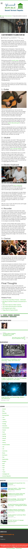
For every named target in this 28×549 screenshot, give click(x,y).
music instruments (4, 316)
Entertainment (8, 16)
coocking (4, 421)
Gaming (4, 436)
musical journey (13, 316)
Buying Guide (5, 415)
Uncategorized (5, 474)
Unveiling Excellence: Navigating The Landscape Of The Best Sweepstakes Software (9, 334)
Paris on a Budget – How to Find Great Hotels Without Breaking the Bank (17, 499)
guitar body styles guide (14, 123)
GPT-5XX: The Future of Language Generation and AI (16, 521)
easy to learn (16, 315)
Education (4, 425)
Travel (3, 471)
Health (3, 440)
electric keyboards (17, 185)
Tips (3, 469)
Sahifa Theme (3, 545)
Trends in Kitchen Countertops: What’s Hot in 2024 (17, 515)
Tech (3, 467)
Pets (3, 457)
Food (3, 432)
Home (2, 16)
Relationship (5, 459)
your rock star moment (16, 148)
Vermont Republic (6, 476)
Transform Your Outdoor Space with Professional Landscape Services (16, 494)
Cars (3, 417)
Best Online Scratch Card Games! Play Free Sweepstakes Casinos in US (18, 338)
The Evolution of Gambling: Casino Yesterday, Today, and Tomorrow (11, 359)
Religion (4, 461)
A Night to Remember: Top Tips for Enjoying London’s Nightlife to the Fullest (13, 379)
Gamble (4, 434)
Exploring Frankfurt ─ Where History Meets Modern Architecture (16, 489)
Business (4, 413)
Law (3, 446)
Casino (3, 419)
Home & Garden (6, 444)
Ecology (4, 423)
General (4, 438)
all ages (5, 315)
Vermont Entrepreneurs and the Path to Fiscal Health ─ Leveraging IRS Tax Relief (17, 505)
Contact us (2, 539)
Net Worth (4, 455)
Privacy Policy (19, 548)
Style (3, 465)
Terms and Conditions (10, 548)
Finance (4, 430)
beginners (10, 315)
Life (3, 448)
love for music (15, 60)
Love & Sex (4, 451)
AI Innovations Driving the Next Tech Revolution (16, 483)
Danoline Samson (6, 37)
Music (3, 453)
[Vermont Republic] (14, 6)
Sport (3, 463)
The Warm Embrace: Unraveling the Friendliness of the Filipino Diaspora (16, 510)
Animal (4, 409)
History (4, 442)
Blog (3, 411)
